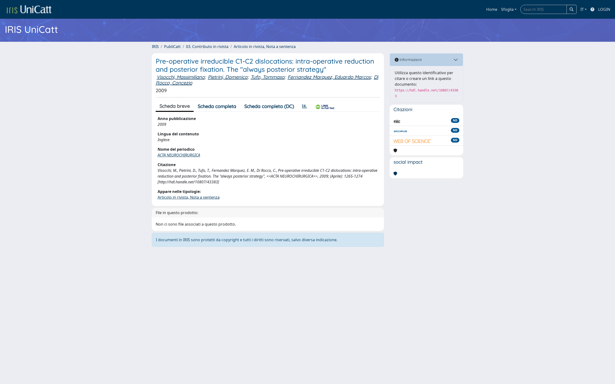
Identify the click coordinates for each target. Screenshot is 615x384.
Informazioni (410, 59)
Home (491, 9)
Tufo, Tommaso (267, 77)
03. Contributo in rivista (207, 46)
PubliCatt (172, 46)
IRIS (155, 46)
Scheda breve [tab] (175, 106)
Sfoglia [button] (507, 9)
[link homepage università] (29, 9)
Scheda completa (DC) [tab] (269, 106)
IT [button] (582, 9)
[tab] (304, 106)
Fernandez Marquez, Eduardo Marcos (329, 77)
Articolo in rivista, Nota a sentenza (265, 46)
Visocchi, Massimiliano (181, 77)
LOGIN (604, 9)
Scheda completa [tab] (217, 106)
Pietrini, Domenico (227, 77)
